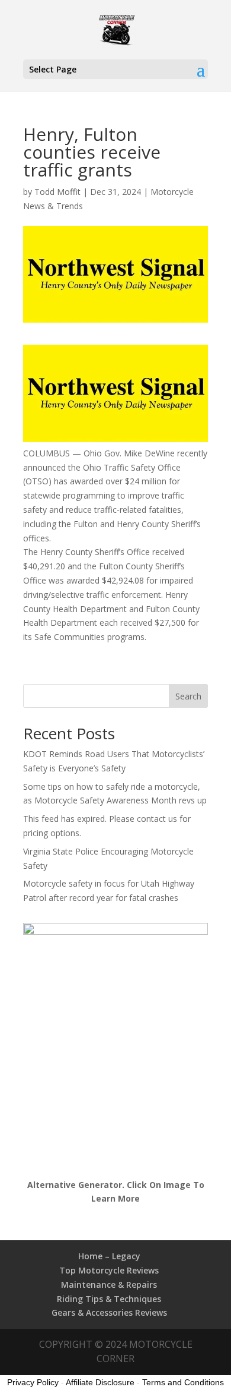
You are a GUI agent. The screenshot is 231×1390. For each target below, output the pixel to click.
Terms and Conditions (183, 1382)
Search (188, 696)
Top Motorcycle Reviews (109, 1270)
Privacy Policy (33, 1382)
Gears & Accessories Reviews (109, 1312)
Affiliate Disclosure (100, 1382)
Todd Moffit (57, 191)
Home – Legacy (109, 1256)
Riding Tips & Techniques (109, 1298)
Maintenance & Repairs (109, 1284)
